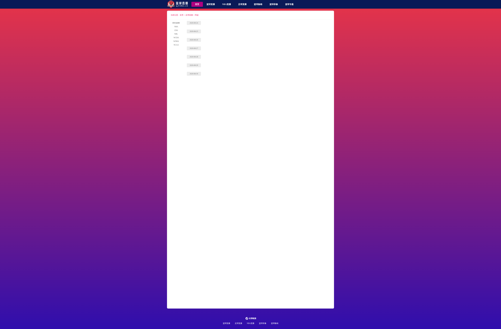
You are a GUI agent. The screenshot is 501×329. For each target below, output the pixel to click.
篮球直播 (211, 4)
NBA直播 (226, 4)
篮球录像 (274, 4)
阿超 (197, 15)
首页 (197, 4)
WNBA (176, 41)
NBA (176, 27)
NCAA (176, 45)
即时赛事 (176, 23)
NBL (176, 34)
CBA (176, 30)
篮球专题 (289, 4)
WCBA (176, 38)
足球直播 (242, 4)
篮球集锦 (258, 4)
